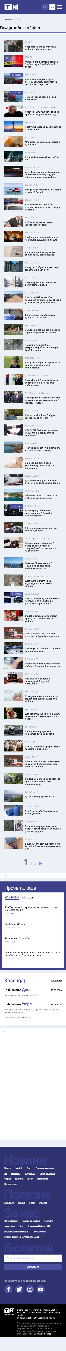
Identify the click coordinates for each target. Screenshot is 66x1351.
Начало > (8, 19)
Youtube (41, 1289)
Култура (19, 1179)
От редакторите (47, 1173)
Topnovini (9, 1311)
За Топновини (10, 1221)
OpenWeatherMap (42, 1333)
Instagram (30, 1289)
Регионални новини (45, 1168)
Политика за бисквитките (16, 1231)
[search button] (45, 7)
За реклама (9, 1226)
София (7, 1179)
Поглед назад (10, 1184)
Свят (29, 1168)
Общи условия (39, 1231)
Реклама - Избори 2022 (39, 1226)
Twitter (19, 1289)
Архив (32, 1202)
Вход (52, 7)
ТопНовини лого (11, 7)
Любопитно (42, 1179)
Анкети (21, 1202)
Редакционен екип (31, 1221)
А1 (5, 1173)
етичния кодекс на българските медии (36, 1317)
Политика (15, 1173)
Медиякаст (30, 1173)
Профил (43, 1202)
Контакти (48, 1221)
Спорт (30, 1179)
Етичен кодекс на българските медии (22, 1237)
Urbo (22, 1226)
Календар (15, 980)
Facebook (8, 1289)
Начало (7, 1168)
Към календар (56, 981)
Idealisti (18, 1168)
